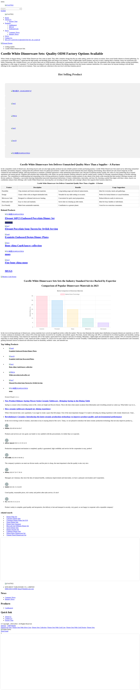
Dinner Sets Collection (39, 627)
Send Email (4, 631)
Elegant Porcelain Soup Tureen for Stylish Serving (31, 228)
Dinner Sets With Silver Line (21, 627)
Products (8, 23)
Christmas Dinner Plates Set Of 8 (17, 520)
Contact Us (8, 38)
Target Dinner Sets (12, 528)
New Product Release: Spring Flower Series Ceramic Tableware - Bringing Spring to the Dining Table (47, 401)
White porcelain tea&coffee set (19, 375)
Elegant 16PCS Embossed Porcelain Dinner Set (30, 218)
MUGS (11, 27)
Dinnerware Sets (6, 627)
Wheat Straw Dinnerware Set (15, 533)
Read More (8, 222)
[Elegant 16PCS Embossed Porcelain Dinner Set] (14, 214)
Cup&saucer (9, 608)
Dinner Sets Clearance (13, 524)
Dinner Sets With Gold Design (76, 627)
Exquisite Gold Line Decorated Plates (21, 359)
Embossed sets (13, 29)
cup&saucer (13, 25)
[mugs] (14, 251)
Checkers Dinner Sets (13, 518)
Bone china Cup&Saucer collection (23, 245)
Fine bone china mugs (16, 262)
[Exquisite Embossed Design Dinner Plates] (7, 234)
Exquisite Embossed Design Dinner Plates (27, 237)
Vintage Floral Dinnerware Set (16, 535)
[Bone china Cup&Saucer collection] (7, 243)
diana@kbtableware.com (26, 589)
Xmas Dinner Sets (12, 522)
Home (7, 18)
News (7, 30)
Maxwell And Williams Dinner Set (17, 526)
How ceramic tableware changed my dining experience (28, 409)
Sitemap (3, 626)
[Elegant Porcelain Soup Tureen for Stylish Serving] (7, 226)
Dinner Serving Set (12, 529)
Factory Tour (13, 21)
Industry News (14, 34)
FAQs (7, 36)
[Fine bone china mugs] (7, 260)
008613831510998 (11, 589)
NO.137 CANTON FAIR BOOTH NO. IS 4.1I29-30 (22, 40)
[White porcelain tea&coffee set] (12, 372)
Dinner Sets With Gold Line (56, 627)
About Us (8, 19)
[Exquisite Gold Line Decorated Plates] (11, 356)
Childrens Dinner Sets (13, 531)
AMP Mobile (11, 626)
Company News (14, 32)
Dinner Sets (90, 627)
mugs (7, 254)
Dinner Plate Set (11, 517)
